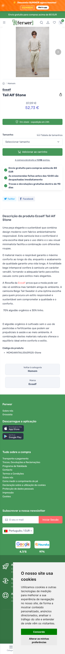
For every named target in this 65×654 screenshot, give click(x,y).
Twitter (11, 198)
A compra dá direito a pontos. (32, 160)
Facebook (28, 198)
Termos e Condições (13, 473)
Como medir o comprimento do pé (20, 481)
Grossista (7, 414)
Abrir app (42, 7)
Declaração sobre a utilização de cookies (24, 485)
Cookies (6, 496)
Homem (12, 83)
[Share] (60, 94)
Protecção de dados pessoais (18, 488)
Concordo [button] (39, 631)
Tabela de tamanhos (51, 135)
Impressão (8, 492)
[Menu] (4, 22)
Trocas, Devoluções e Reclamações (21, 462)
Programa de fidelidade (14, 466)
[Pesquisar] (41, 22)
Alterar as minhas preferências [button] (39, 640)
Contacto (7, 469)
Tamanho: (8, 134)
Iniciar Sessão (50, 519)
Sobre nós (7, 410)
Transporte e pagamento (15, 458)
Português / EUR (19, 530)
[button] (13, 428)
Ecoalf (21, 282)
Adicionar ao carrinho (34, 151)
